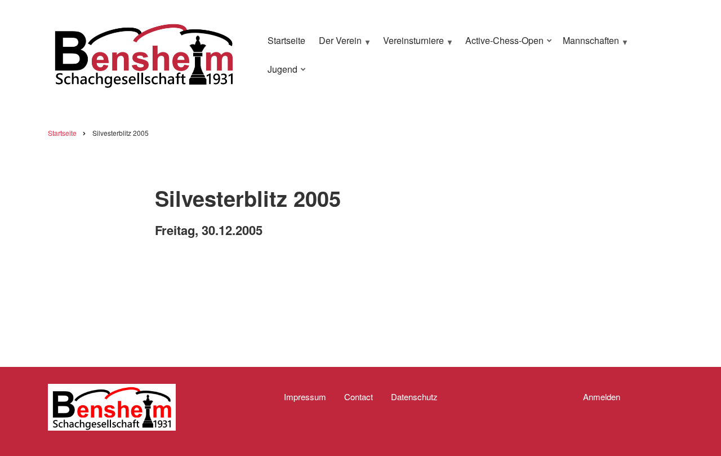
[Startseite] (143, 53)
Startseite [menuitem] (286, 40)
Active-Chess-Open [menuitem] (502, 45)
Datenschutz (414, 396)
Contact (358, 396)
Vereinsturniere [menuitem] (410, 45)
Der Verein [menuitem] (337, 45)
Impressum (305, 396)
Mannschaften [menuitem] (588, 45)
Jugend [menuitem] (279, 74)
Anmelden (601, 396)
